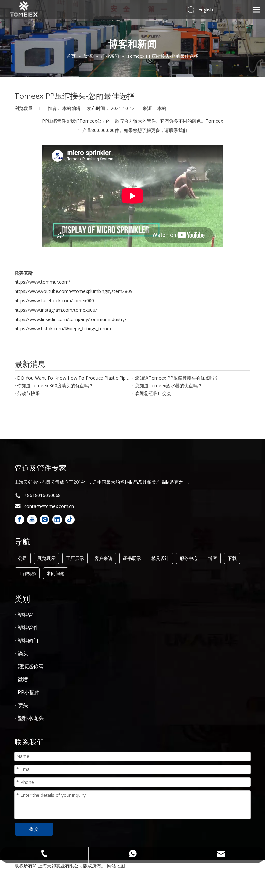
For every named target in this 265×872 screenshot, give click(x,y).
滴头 (23, 653)
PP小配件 (29, 692)
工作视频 (27, 573)
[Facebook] (19, 519)
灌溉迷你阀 (31, 666)
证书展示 (132, 558)
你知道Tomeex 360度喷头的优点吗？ (55, 385)
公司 (22, 558)
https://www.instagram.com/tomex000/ (56, 310)
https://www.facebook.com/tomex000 (54, 301)
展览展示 (46, 558)
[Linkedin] (57, 519)
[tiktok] (70, 519)
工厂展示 (75, 558)
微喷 (23, 679)
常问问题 (56, 573)
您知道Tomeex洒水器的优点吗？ (168, 385)
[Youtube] (32, 519)
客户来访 (103, 558)
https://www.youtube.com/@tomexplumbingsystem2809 (73, 291)
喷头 (23, 705)
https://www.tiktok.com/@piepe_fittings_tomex (63, 328)
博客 (212, 558)
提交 (33, 829)
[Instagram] (44, 519)
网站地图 (116, 866)
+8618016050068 (42, 495)
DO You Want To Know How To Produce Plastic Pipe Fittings (73, 378)
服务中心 (189, 558)
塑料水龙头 (31, 718)
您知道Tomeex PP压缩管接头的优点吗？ (176, 378)
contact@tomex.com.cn (49, 506)
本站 (161, 108)
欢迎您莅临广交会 (153, 393)
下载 (232, 558)
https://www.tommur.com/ (42, 282)
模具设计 (160, 558)
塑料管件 (28, 627)
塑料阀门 (28, 640)
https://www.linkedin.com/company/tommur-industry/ (70, 319)
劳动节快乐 (28, 393)
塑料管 (25, 614)
